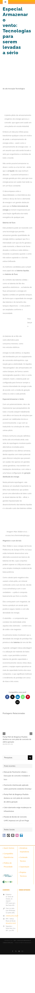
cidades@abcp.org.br (11, 915)
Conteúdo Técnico (23, 859)
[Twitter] (8, 835)
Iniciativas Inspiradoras (24, 850)
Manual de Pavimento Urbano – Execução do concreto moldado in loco (17, 775)
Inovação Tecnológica (16, 89)
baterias (17, 642)
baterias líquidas (23, 271)
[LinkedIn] (21, 835)
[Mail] (12, 835)
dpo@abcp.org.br (11, 923)
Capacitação (24, 867)
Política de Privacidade (8, 865)
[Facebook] (4, 835)
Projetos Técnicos (23, 874)
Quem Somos (9, 848)
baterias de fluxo (11, 274)
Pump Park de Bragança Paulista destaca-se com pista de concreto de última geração (17, 739)
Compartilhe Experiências (8, 855)
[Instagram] (17, 835)
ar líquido (11, 171)
